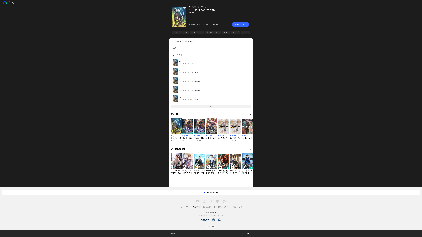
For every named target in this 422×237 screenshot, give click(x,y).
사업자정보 (233, 207)
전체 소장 (245, 234)
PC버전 (240, 207)
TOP (212, 226)
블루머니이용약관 (217, 207)
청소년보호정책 (207, 207)
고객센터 (226, 207)
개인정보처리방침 (196, 207)
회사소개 (180, 207)
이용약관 (187, 207)
